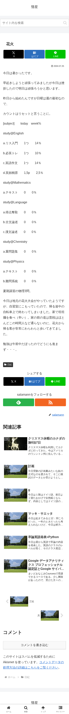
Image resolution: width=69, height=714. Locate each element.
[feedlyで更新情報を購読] (18, 402)
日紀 (9, 364)
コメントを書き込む (34, 645)
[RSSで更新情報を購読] (50, 402)
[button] (65, 23)
